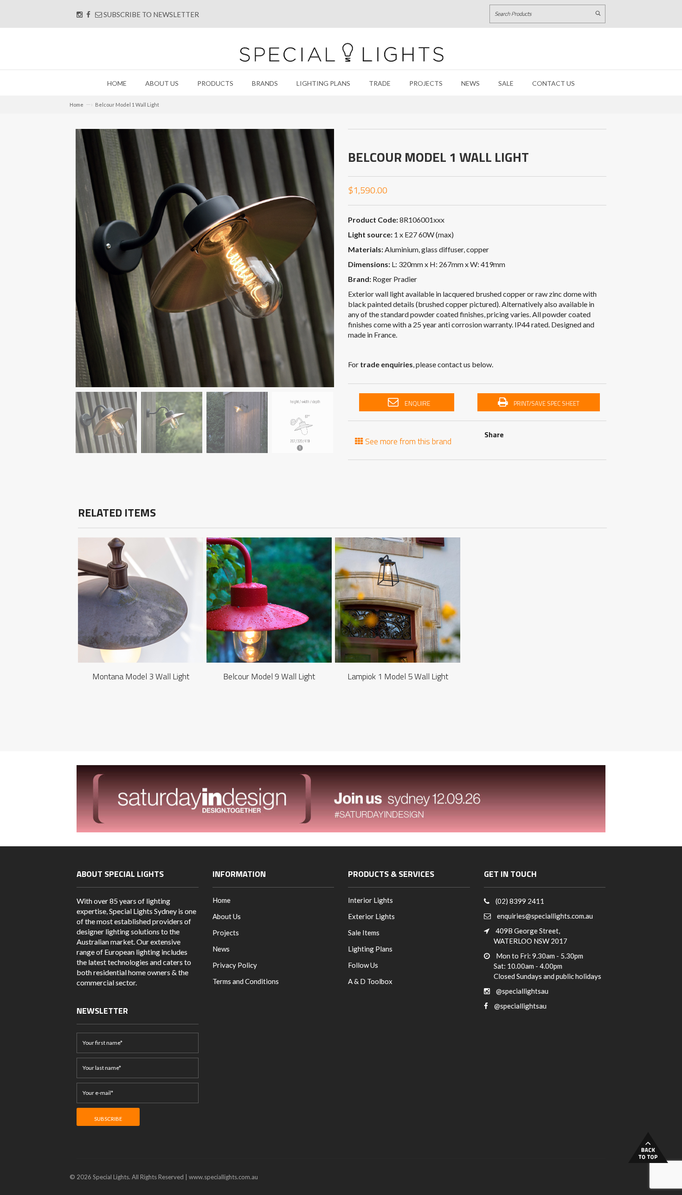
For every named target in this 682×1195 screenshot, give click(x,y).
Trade (380, 83)
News (470, 83)
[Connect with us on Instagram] (80, 14)
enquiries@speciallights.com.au (545, 916)
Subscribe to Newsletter (150, 14)
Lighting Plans (323, 83)
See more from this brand (407, 440)
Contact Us (553, 83)
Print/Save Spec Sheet (545, 403)
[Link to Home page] (341, 52)
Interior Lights (370, 900)
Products (215, 83)
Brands (265, 83)
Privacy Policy (234, 965)
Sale (506, 83)
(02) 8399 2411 (519, 901)
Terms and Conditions (245, 981)
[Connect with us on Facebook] (88, 14)
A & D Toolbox (370, 981)
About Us (162, 83)
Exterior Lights (371, 916)
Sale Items (364, 932)
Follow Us (363, 965)
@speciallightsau (522, 991)
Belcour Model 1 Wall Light (127, 105)
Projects (426, 83)
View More (140, 591)
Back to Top (648, 1147)
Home (117, 83)
